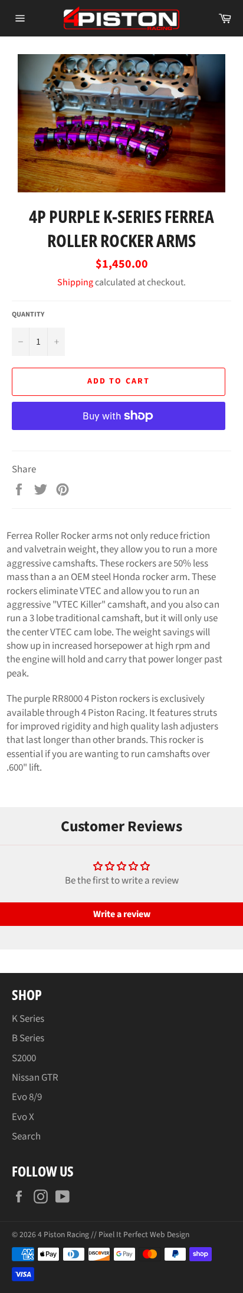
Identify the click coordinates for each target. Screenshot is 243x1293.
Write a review (121, 914)
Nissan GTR (35, 1078)
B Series (28, 1038)
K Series (28, 1019)
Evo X (23, 1117)
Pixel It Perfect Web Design (143, 1234)
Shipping (75, 282)
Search (26, 1136)
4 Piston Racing (63, 1234)
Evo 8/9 (27, 1097)
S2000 (24, 1058)
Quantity (28, 314)
